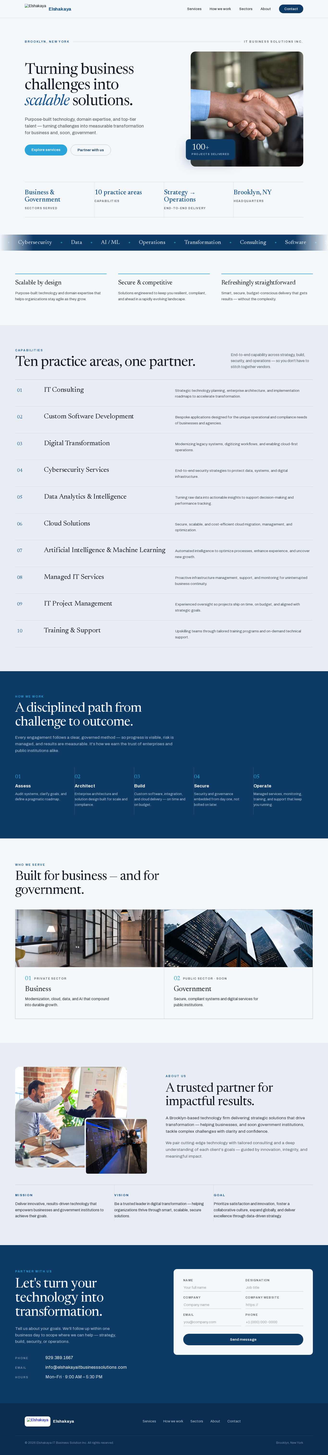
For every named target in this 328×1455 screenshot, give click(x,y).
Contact (291, 9)
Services (194, 9)
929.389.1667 (59, 1357)
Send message (243, 1339)
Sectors (245, 9)
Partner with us (91, 150)
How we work (220, 9)
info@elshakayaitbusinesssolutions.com (86, 1367)
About (266, 9)
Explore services (46, 150)
